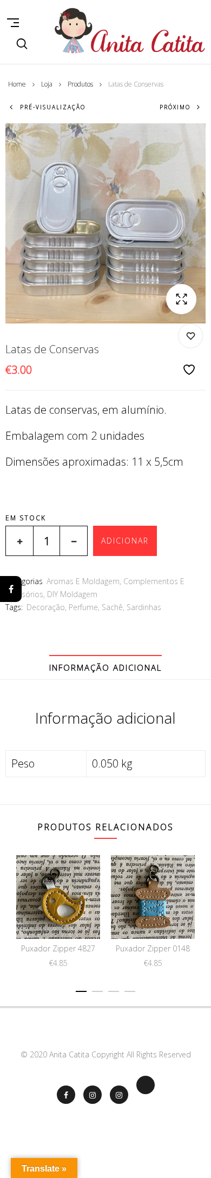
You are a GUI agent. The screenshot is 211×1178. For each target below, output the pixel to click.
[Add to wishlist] (190, 350)
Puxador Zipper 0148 (153, 948)
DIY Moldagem (72, 594)
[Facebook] (11, 589)
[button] (181, 299)
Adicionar (125, 540)
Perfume (83, 607)
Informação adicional (105, 667)
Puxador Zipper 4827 (58, 948)
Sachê (112, 607)
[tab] (105, 667)
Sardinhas (144, 607)
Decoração (46, 607)
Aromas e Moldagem (83, 581)
